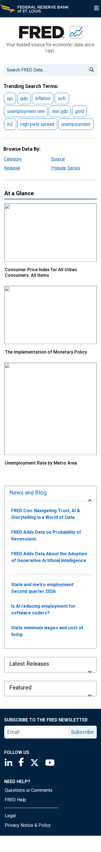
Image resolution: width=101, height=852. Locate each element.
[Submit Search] (92, 70)
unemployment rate (26, 111)
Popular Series (65, 168)
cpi (10, 98)
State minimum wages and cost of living (47, 631)
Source (58, 159)
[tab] (50, 493)
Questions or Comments (28, 790)
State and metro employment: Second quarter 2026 (42, 588)
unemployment (75, 124)
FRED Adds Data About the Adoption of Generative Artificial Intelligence (49, 557)
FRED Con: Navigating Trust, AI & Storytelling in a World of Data (45, 514)
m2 (10, 124)
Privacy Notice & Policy (28, 825)
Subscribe (82, 732)
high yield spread (37, 124)
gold (79, 111)
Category (13, 159)
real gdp (60, 111)
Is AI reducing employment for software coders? (43, 609)
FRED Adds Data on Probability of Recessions (46, 536)
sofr (62, 98)
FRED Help (15, 799)
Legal (10, 815)
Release (12, 168)
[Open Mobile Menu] (96, 9)
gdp (24, 98)
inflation (42, 98)
